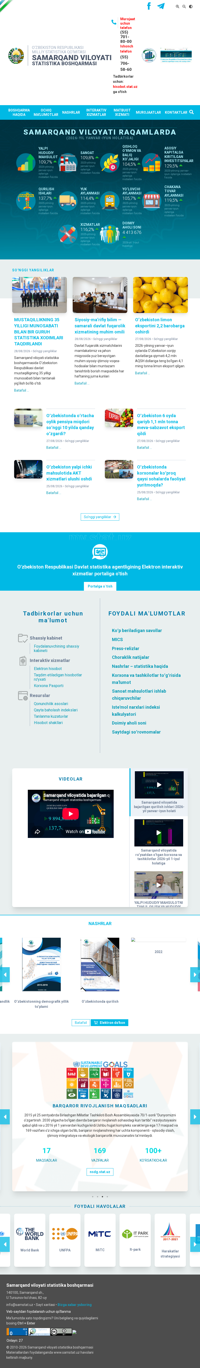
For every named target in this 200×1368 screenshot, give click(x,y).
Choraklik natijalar (130, 657)
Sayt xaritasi (45, 1305)
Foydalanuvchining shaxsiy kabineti (56, 648)
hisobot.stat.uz (125, 87)
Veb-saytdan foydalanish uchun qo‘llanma (38, 1311)
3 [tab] (103, 1196)
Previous (5, 969)
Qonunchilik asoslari (51, 703)
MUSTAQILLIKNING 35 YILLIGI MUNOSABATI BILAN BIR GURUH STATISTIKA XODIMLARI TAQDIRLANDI (38, 331)
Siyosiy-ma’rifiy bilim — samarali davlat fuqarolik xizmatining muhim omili (100, 325)
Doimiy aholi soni (129, 722)
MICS (117, 639)
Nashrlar (71, 112)
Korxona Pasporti (48, 685)
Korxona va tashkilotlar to (138, 675)
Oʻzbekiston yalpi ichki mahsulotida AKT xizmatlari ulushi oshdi (69, 473)
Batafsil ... (21, 390)
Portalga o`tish (100, 586)
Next (195, 969)
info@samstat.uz (19, 1305)
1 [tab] (93, 1196)
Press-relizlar (125, 648)
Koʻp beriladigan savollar (137, 630)
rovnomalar (149, 731)
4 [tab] (108, 1196)
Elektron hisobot (48, 668)
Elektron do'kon (112, 1023)
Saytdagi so (124, 731)
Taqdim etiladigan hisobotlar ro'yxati (58, 677)
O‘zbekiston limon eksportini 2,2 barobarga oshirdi (160, 325)
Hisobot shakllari (48, 722)
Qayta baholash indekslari (56, 710)
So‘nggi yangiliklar (45, 351)
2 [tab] (98, 1196)
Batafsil (81, 1023)
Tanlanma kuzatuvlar (51, 716)
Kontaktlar (176, 112)
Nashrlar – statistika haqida (140, 666)
